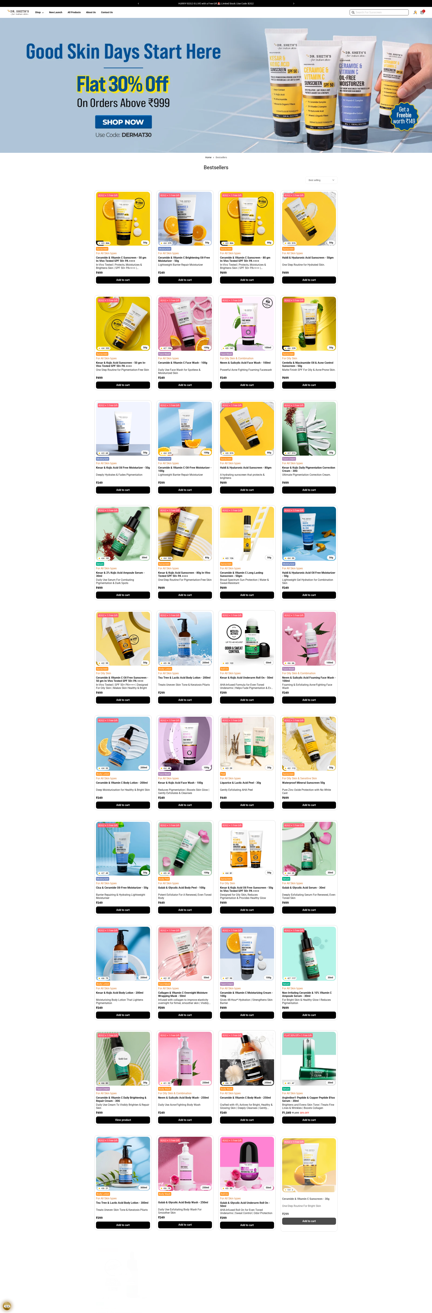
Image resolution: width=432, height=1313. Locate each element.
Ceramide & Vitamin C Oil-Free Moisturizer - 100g (184, 469)
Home (208, 157)
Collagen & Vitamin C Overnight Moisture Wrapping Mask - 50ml (183, 994)
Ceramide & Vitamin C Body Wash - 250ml (245, 1097)
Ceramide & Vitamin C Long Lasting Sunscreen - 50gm (241, 574)
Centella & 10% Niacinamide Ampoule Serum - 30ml (119, 1309)
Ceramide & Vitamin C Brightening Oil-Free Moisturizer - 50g (184, 259)
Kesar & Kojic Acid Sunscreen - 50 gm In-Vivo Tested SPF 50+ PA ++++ (121, 364)
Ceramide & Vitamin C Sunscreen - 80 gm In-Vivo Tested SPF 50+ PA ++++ (245, 259)
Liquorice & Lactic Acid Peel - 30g (240, 782)
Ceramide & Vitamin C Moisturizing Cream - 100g (246, 994)
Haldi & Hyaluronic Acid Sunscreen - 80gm (246, 467)
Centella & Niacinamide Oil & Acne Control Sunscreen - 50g (307, 364)
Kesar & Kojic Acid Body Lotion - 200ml (119, 992)
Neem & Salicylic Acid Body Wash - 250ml (183, 1097)
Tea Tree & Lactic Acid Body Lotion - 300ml (122, 1202)
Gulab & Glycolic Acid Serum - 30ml (303, 887)
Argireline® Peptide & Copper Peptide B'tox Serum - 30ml (308, 1099)
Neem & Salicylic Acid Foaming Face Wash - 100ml (309, 679)
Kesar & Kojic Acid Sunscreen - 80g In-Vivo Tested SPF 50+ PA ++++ (184, 574)
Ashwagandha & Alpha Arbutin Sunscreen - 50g (308, 1309)
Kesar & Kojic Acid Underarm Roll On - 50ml (246, 677)
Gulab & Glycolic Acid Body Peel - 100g (181, 887)
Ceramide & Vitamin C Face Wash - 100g (182, 362)
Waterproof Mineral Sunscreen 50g (303, 782)
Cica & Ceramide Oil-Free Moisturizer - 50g (122, 887)
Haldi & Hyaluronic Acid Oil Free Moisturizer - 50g (308, 574)
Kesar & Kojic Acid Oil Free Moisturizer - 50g (123, 467)
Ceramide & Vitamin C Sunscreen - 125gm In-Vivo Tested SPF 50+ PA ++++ (245, 1309)
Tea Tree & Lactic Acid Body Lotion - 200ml (184, 677)
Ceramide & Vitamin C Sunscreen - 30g (305, 1197)
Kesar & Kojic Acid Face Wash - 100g (180, 782)
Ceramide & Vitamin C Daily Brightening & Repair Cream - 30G (121, 1099)
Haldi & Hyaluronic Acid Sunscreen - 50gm (308, 257)
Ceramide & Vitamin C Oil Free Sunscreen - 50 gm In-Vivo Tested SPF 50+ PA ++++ (122, 679)
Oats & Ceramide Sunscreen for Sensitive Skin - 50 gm (183, 1309)
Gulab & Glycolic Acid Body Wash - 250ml (183, 1202)
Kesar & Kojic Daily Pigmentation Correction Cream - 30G (308, 469)
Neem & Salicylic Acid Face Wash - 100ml (245, 362)
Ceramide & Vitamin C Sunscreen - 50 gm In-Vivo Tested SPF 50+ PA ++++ (121, 259)
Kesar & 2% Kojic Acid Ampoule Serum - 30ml (120, 574)
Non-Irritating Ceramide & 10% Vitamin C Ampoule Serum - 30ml (307, 994)
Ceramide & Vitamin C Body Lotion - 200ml (122, 782)
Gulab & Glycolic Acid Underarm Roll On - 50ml (245, 1204)
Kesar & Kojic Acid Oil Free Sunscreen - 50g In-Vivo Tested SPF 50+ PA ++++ (246, 889)
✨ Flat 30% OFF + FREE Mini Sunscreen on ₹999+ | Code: (216, 3)
